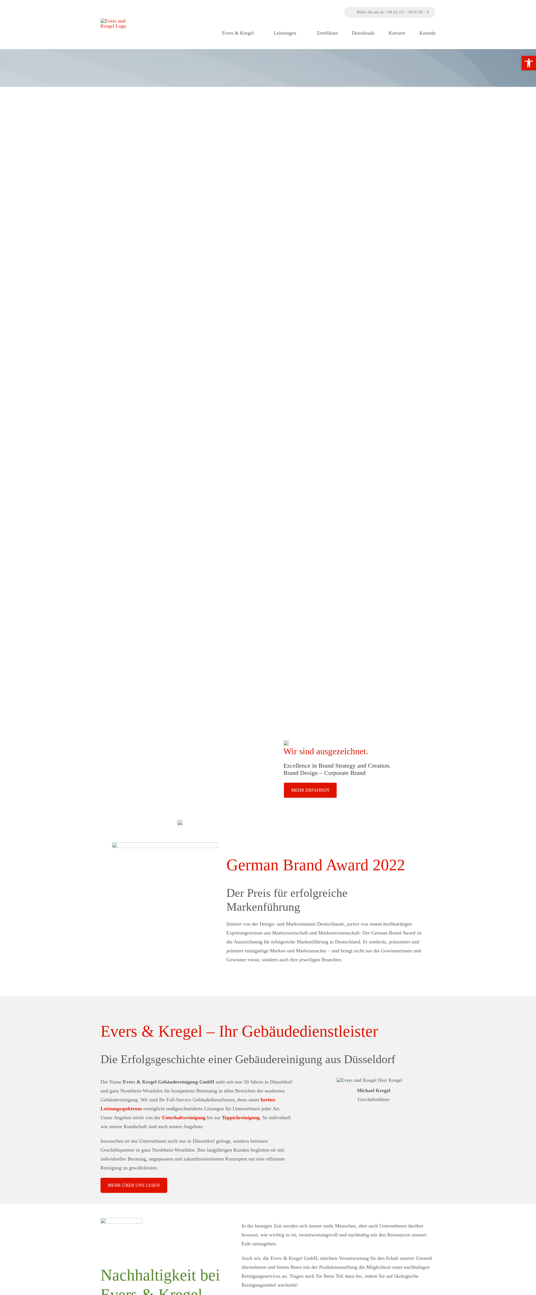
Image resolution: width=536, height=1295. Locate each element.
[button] (528, 63)
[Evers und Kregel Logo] (119, 21)
